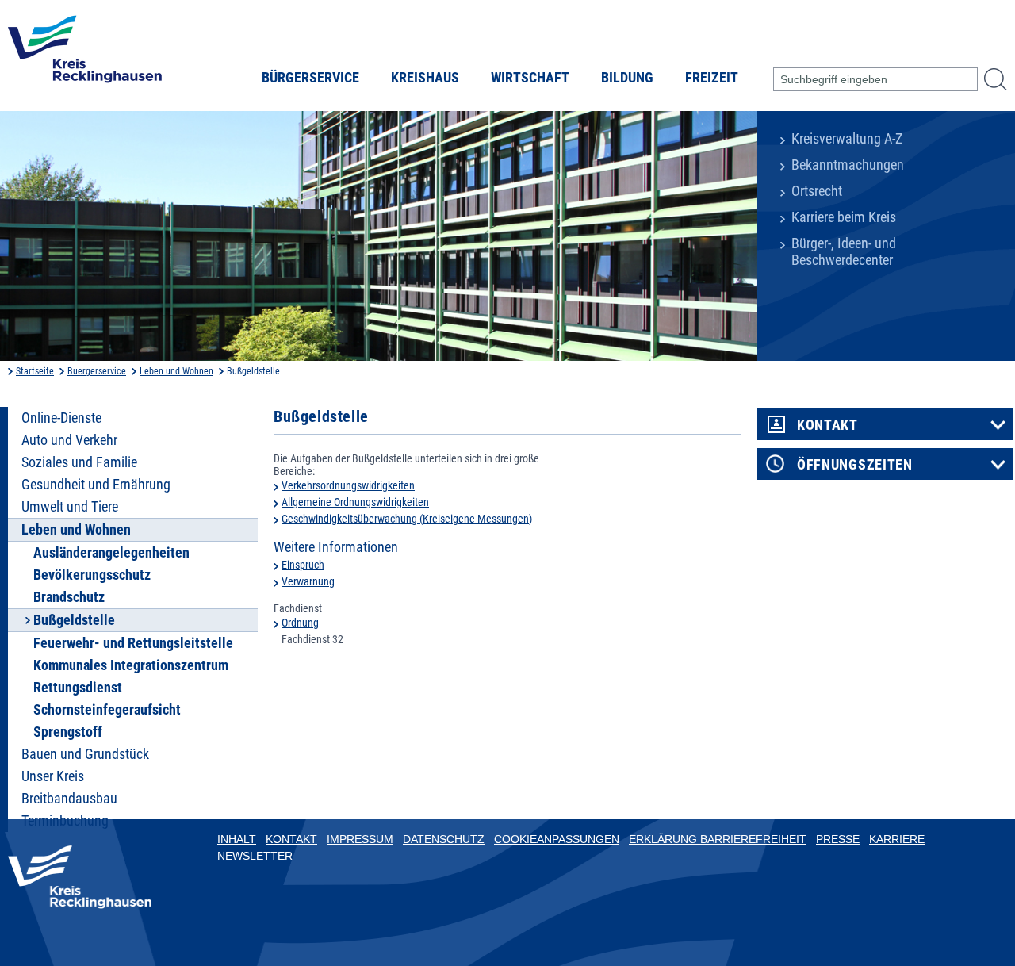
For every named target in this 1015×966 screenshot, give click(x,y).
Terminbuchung (65, 821)
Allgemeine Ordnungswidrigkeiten (355, 502)
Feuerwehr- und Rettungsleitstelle (133, 643)
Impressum (360, 839)
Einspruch (303, 564)
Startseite (35, 371)
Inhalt (236, 839)
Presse (838, 839)
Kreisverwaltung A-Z (846, 139)
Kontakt (827, 425)
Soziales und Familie (79, 462)
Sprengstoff (67, 732)
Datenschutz (444, 839)
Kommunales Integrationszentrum (130, 665)
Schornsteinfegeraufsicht (107, 710)
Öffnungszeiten (855, 465)
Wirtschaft (530, 78)
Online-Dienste (61, 418)
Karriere (897, 839)
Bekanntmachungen (847, 165)
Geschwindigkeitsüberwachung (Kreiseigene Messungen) (407, 518)
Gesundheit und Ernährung (95, 485)
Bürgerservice (310, 78)
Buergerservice (96, 371)
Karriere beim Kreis (843, 217)
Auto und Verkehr (69, 440)
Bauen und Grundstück (85, 754)
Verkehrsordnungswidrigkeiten (348, 485)
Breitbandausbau (69, 799)
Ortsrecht (816, 191)
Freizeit (711, 78)
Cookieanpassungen (556, 839)
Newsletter (255, 855)
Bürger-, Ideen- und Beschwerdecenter (843, 252)
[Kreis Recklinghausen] (85, 54)
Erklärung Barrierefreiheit (717, 839)
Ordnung (300, 622)
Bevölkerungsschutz (92, 575)
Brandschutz (69, 597)
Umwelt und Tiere (69, 507)
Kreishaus (425, 78)
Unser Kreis (52, 776)
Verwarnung (308, 581)
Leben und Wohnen (176, 371)
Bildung (627, 78)
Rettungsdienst (77, 688)
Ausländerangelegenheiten (111, 553)
